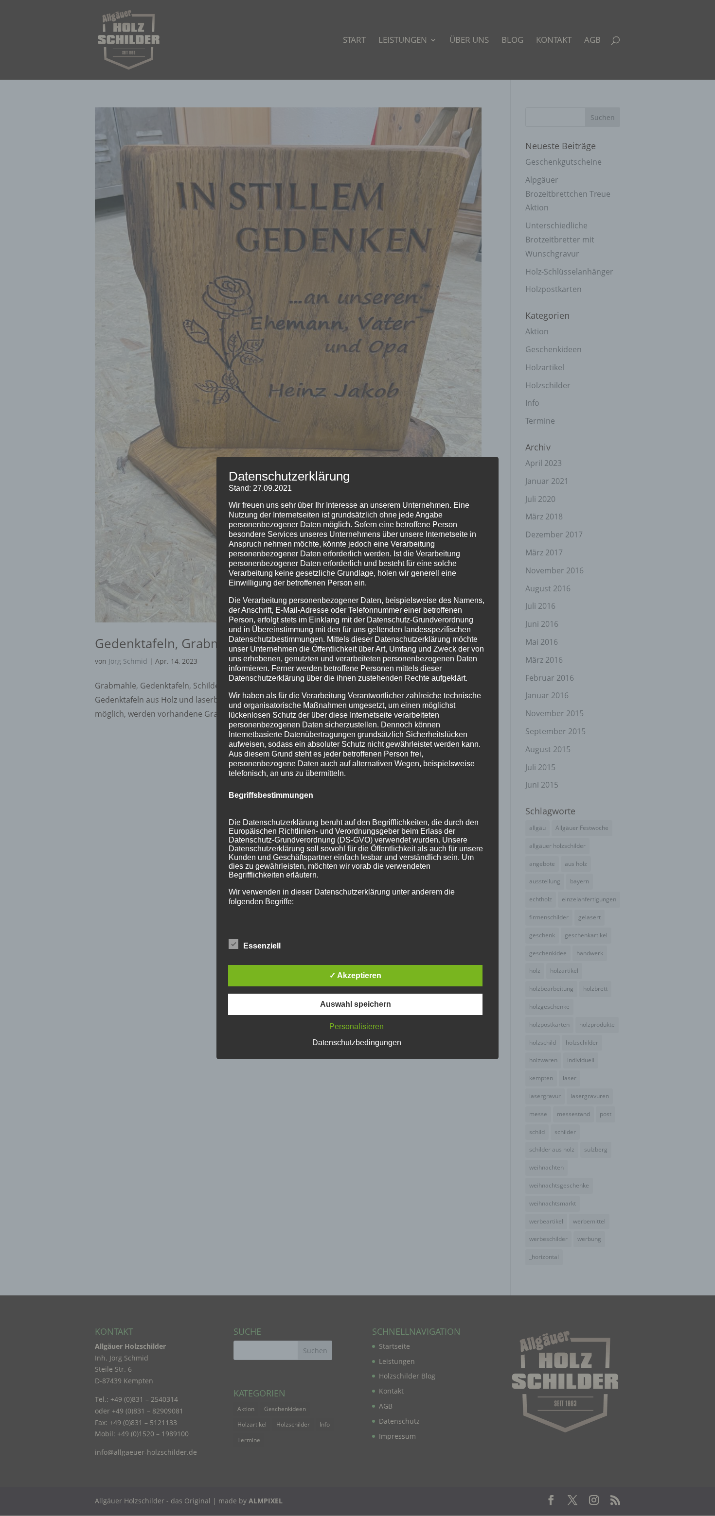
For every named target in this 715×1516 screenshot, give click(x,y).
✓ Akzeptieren (355, 975)
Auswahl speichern (355, 1004)
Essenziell (262, 946)
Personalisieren (356, 1026)
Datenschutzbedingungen (356, 1042)
